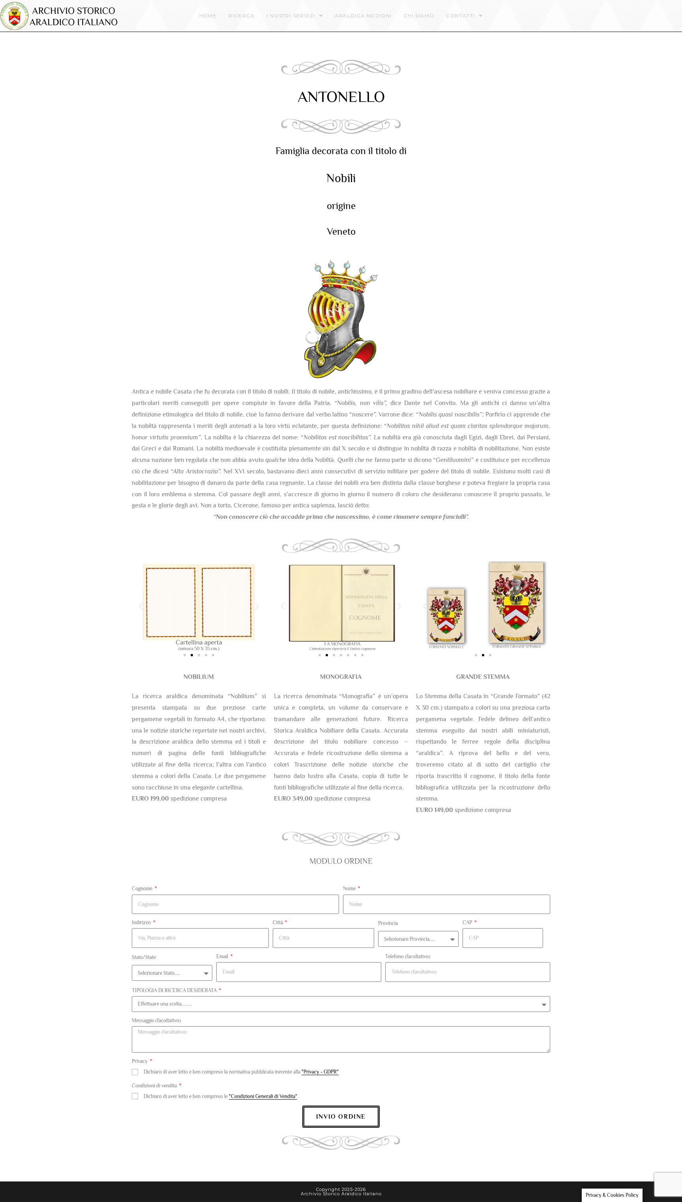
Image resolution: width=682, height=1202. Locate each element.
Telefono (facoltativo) (407, 956)
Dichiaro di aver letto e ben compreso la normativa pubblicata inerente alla (241, 1072)
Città (278, 922)
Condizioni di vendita (155, 1086)
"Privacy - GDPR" (320, 1072)
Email (222, 956)
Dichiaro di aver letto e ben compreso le (220, 1096)
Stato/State (144, 957)
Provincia (388, 923)
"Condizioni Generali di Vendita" (263, 1096)
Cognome (143, 888)
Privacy (140, 1061)
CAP (468, 922)
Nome (350, 888)
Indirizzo (142, 922)
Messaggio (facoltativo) (156, 1020)
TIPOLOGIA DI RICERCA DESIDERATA (175, 990)
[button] (141, 606)
